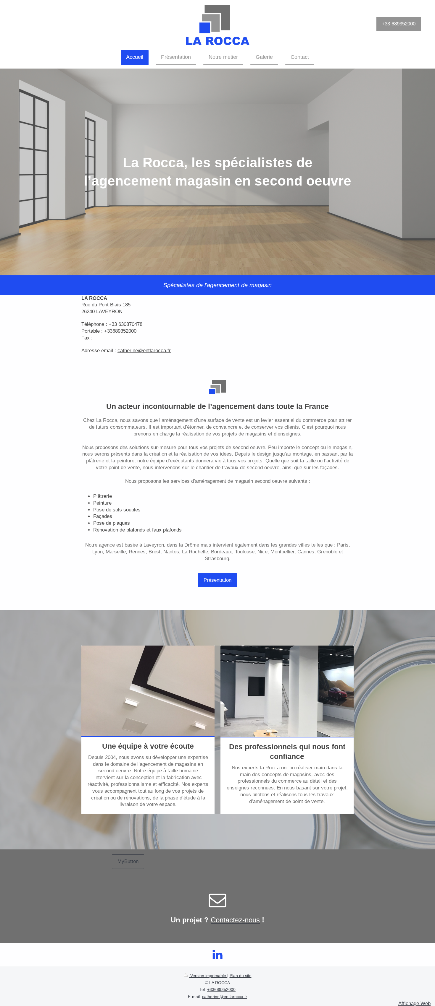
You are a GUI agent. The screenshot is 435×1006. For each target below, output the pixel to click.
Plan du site (241, 975)
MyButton (127, 861)
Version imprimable (208, 975)
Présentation (217, 580)
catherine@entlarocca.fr (224, 996)
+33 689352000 (398, 24)
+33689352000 (221, 989)
